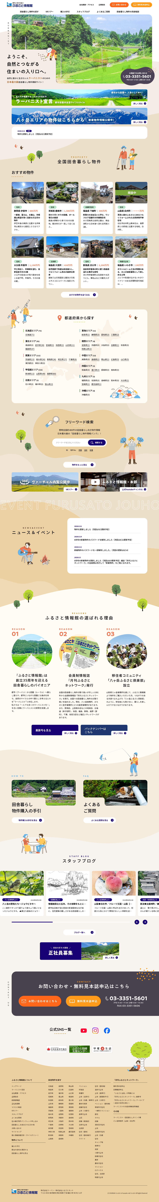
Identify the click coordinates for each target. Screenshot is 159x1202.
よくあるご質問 (103, 11)
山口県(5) (125, 359)
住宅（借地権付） (85, 1135)
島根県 (61, 1139)
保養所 (81, 1093)
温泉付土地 (99, 1089)
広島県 (71, 1089)
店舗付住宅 (83, 1107)
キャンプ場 (99, 1142)
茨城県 (50, 1110)
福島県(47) (29, 348)
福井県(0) (39, 384)
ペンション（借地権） (103, 1103)
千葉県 (50, 1124)
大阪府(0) (105, 345)
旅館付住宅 (99, 1156)
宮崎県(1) (86, 384)
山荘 (80, 1117)
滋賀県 (61, 1114)
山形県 (50, 1103)
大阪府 (61, 1121)
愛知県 (61, 1107)
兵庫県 (61, 1124)
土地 (96, 1128)
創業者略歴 (16, 1100)
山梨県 (50, 1139)
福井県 (61, 1093)
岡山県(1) (105, 359)
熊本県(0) (115, 380)
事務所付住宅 (100, 1107)
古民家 (81, 1128)
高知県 (71, 1107)
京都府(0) (95, 345)
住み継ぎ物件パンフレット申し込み (25, 1121)
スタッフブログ (83, 11)
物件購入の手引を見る (28, 820)
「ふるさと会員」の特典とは (124, 1093)
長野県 (61, 1086)
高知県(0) (115, 369)
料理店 (81, 1089)
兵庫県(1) (115, 345)
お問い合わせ (16, 1128)
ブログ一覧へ (79, 932)
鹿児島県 (72, 1132)
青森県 (50, 1089)
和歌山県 (62, 1132)
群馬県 (50, 1117)
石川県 (61, 1089)
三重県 (61, 1110)
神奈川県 (51, 1132)
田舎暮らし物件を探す (29, 11)
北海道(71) (29, 334)
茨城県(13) (29, 359)
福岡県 (71, 1110)
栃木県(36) (40, 359)
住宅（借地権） (100, 1086)
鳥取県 (61, 1135)
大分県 (71, 1124)
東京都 (50, 1128)
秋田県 (50, 1100)
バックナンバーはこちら (104, 731)
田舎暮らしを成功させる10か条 (23, 1124)
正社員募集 (16, 1103)
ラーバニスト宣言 (18, 1089)
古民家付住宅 (100, 1132)
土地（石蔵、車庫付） (87, 1100)
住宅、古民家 (100, 1174)
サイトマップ (16, 1132)
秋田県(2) (60, 345)
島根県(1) (95, 359)
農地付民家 (83, 1103)
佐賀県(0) (95, 380)
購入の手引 (65, 11)
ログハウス (99, 1170)
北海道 (50, 1086)
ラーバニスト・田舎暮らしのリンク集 (127, 1117)
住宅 (96, 1139)
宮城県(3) (50, 345)
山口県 (71, 1093)
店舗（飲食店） (84, 1121)
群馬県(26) (51, 359)
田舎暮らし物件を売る (20, 1153)
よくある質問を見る (99, 820)
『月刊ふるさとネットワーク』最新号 (127, 1096)
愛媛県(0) (105, 369)
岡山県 (71, 1086)
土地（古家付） (84, 1096)
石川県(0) (29, 384)
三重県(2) (115, 334)
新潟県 (50, 1135)
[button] (137, 922)
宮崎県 (71, 1128)
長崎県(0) (105, 380)
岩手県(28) (39, 345)
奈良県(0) (125, 345)
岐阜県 (61, 1100)
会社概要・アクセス (86, 5)
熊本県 (71, 1121)
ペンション (83, 1086)
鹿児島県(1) (96, 384)
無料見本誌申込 (119, 1086)
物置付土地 (99, 1177)
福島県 (50, 1107)
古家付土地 (83, 1124)
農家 (96, 1160)
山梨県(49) (40, 373)
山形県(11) (70, 345)
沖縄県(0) (86, 394)
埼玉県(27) (62, 359)
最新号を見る (55, 732)
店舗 (96, 1121)
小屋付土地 (99, 1153)
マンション (99, 1167)
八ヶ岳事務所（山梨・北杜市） (124, 1121)
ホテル (97, 1117)
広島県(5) (115, 359)
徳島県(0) (86, 369)
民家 (96, 1149)
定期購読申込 (118, 1089)
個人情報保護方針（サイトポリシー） (25, 1135)
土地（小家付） (100, 1100)
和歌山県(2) (87, 348)
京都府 (61, 1117)
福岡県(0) (86, 380)
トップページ (16, 1086)
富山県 (61, 1096)
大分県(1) (125, 380)
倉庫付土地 (83, 1114)
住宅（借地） (84, 1132)
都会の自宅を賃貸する (20, 1149)
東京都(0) (29, 363)
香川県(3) (95, 369)
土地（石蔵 (99, 1135)
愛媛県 (71, 1103)
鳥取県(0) (86, 359)
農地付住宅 (99, 1163)
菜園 (80, 450)
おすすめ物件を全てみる (79, 294)
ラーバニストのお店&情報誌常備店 (126, 1106)
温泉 (85, 450)
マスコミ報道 (16, 1107)
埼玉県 (50, 1121)
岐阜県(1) (86, 334)
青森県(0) (29, 345)
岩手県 (50, 1093)
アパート (82, 1139)
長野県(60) (51, 373)
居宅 (96, 1114)
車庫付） (98, 1146)
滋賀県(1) (86, 345)
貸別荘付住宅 (100, 1124)
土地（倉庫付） (100, 1093)
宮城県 (50, 1096)
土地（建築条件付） (102, 1096)
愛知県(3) (105, 334)
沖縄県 (71, 1135)
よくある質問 (16, 1117)
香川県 (71, 1100)
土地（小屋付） (84, 1110)
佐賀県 (71, 1114)
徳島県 (71, 1096)
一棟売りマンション (102, 1110)
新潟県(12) (29, 373)
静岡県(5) (95, 334)
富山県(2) (49, 384)
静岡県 (61, 1103)
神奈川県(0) (40, 363)
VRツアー (49, 11)
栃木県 (50, 1114)
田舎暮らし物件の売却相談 (128, 11)
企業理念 (102, 5)
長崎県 (71, 1117)
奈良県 (61, 1128)
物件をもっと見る (79, 464)
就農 (91, 450)
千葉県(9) (73, 359)
